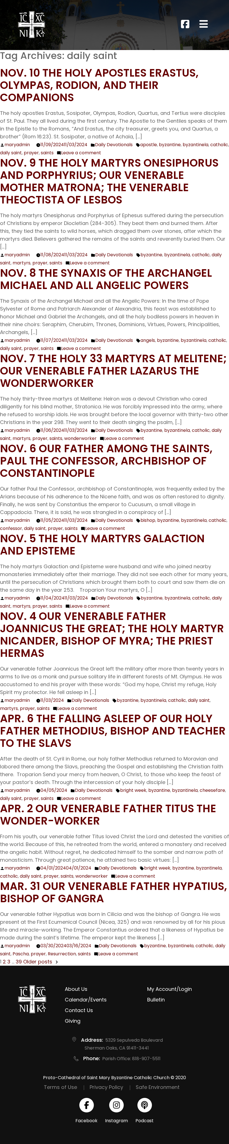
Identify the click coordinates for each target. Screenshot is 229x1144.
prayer (31, 153)
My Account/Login (169, 989)
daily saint (11, 153)
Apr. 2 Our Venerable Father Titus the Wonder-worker (108, 814)
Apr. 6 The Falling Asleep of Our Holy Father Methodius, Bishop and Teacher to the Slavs (113, 730)
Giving (72, 1020)
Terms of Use (60, 1087)
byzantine (170, 144)
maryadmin (17, 144)
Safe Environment (158, 1087)
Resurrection (62, 954)
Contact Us (79, 1010)
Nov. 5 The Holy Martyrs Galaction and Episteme (102, 544)
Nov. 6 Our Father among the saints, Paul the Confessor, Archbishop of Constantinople (106, 460)
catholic (219, 144)
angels (147, 340)
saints (47, 153)
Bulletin (156, 999)
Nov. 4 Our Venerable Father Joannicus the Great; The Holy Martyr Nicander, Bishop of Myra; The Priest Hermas (112, 634)
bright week (133, 790)
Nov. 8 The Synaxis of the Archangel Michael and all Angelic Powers (106, 279)
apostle (148, 144)
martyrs (21, 263)
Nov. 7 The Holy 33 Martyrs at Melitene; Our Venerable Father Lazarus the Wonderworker (113, 370)
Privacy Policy (106, 1087)
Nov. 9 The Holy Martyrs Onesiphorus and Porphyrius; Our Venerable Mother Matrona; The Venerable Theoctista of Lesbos (109, 181)
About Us (76, 989)
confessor (11, 528)
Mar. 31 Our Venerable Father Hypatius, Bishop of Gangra (113, 892)
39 (19, 961)
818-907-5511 (146, 1058)
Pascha (21, 954)
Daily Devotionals (114, 144)
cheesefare (212, 790)
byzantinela (195, 144)
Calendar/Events (86, 999)
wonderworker (80, 438)
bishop (147, 520)
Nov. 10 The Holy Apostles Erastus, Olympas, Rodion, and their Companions (99, 85)
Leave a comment (81, 153)
